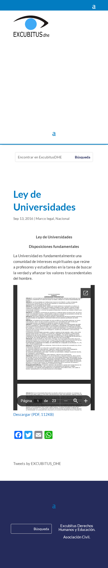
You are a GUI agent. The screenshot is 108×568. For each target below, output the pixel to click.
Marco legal (45, 218)
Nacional (63, 218)
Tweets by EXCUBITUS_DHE (37, 463)
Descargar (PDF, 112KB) (33, 414)
